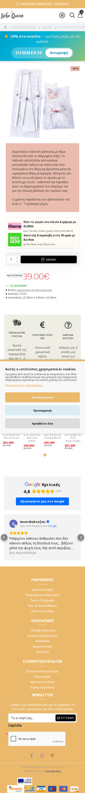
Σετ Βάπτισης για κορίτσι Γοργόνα (11, 433)
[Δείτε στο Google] (13, 524)
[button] (40, 455)
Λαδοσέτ (47, 27)
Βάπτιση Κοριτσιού (24, 27)
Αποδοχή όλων (42, 397)
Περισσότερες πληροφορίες (24, 385)
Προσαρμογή (42, 410)
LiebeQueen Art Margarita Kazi (34, 290)
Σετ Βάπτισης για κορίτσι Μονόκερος (52, 433)
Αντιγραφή (59, 53)
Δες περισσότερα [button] (22, 552)
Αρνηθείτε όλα (42, 423)
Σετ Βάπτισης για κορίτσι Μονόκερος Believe (73, 434)
